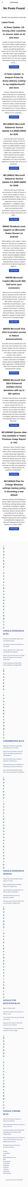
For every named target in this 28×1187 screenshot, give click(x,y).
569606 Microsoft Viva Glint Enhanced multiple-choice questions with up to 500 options (14, 387)
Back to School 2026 (9, 1008)
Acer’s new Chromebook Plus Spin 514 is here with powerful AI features (13, 771)
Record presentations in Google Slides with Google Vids (12, 885)
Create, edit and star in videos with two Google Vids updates (13, 651)
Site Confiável (7, 1173)
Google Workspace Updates (13, 872)
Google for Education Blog (11, 1001)
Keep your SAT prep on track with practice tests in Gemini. (12, 1024)
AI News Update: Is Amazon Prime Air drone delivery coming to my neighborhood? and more (14, 81)
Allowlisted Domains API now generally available (11, 896)
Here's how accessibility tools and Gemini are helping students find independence (13, 753)
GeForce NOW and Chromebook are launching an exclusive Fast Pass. (13, 765)
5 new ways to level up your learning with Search (13, 1018)
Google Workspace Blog (13, 632)
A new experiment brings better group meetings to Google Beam (12, 664)
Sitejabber (6, 1165)
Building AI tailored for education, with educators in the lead (12, 747)
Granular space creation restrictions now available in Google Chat (13, 902)
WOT (4, 1159)
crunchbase (6, 1153)
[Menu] (2, 2)
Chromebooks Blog (13, 741)
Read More (14, 67)
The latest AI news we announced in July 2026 (13, 645)
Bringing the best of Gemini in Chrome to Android (11, 1146)
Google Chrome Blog (11, 1112)
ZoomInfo (6, 1167)
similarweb (6, 1171)
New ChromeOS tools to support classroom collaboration (12, 760)
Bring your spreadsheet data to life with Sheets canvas (13, 640)
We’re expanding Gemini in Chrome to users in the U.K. (14, 1125)
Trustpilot (6, 1169)
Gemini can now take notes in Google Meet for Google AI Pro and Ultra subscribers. (13, 657)
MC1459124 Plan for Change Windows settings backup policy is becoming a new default (14, 488)
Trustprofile (6, 1163)
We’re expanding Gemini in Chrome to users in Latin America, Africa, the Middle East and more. (14, 1139)
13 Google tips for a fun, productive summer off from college (13, 1029)
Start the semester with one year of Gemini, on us (13, 1013)
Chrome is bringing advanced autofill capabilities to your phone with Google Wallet (13, 1132)
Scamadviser (7, 1161)
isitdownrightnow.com (9, 1157)
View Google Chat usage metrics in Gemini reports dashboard (13, 891)
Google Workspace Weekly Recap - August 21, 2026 (13, 880)
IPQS (4, 1155)
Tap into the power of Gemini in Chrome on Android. (12, 1120)
